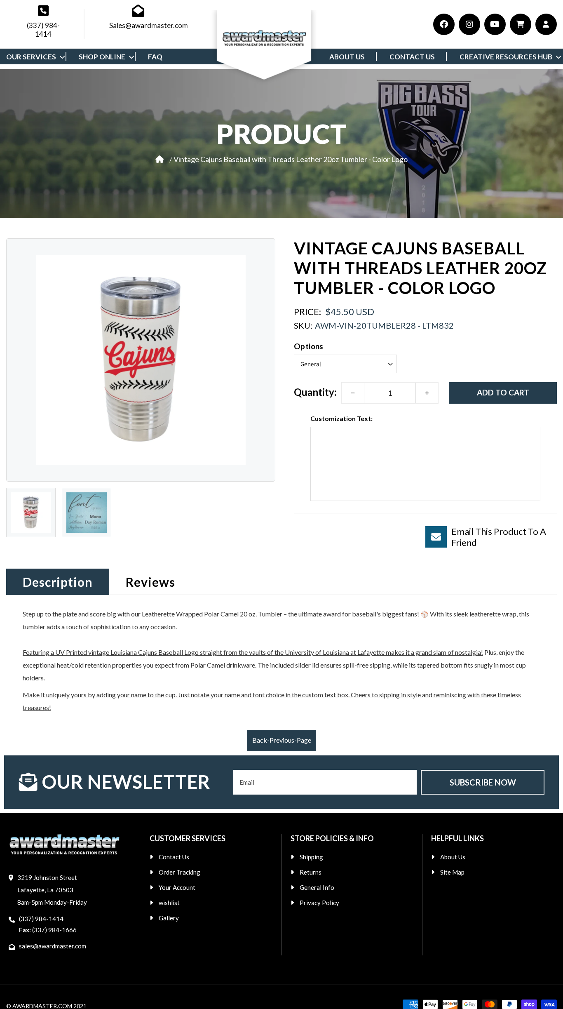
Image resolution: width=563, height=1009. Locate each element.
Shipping (311, 857)
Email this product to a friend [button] (498, 537)
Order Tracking (179, 872)
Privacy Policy (319, 902)
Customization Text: (341, 418)
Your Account (177, 887)
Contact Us (174, 857)
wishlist (169, 902)
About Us (452, 857)
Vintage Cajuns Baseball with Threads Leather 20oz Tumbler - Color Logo (291, 158)
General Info (317, 887)
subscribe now (483, 782)
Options (309, 345)
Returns (310, 872)
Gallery (169, 918)
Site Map (452, 872)
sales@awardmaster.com (52, 946)
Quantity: (315, 391)
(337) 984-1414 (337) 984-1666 (48, 924)
